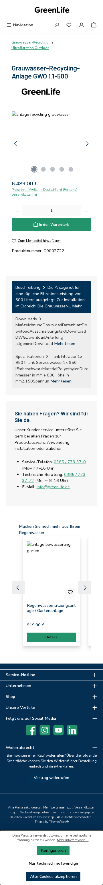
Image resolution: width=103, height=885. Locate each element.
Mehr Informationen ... (73, 840)
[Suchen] (56, 25)
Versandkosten (84, 807)
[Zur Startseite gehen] (51, 10)
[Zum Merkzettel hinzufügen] (70, 593)
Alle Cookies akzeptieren (53, 876)
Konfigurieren (53, 850)
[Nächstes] (87, 143)
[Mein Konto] (81, 25)
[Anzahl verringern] (17, 210)
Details (51, 637)
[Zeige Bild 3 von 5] (52, 169)
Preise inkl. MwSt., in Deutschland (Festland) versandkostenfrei (44, 192)
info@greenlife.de (53, 487)
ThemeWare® (59, 822)
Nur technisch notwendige (53, 863)
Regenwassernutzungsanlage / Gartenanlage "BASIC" (51, 608)
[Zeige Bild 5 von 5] (70, 169)
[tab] (51, 297)
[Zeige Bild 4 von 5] (61, 169)
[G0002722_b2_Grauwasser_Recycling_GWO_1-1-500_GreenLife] (51, 143)
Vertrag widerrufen (51, 777)
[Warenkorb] (94, 25)
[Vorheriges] (16, 143)
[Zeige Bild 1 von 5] (34, 169)
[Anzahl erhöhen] (86, 210)
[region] (51, 143)
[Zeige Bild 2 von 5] (43, 169)
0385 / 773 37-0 (70, 462)
